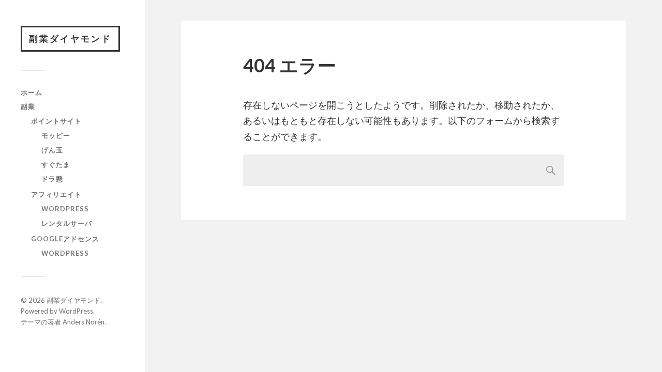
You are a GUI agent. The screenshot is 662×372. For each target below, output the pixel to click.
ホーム (31, 92)
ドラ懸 (52, 179)
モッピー (55, 135)
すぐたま (55, 164)
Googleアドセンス (65, 239)
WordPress (65, 209)
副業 (28, 106)
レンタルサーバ (66, 223)
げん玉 (52, 150)
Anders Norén (83, 322)
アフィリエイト (56, 194)
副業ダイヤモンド (70, 38)
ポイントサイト (56, 121)
